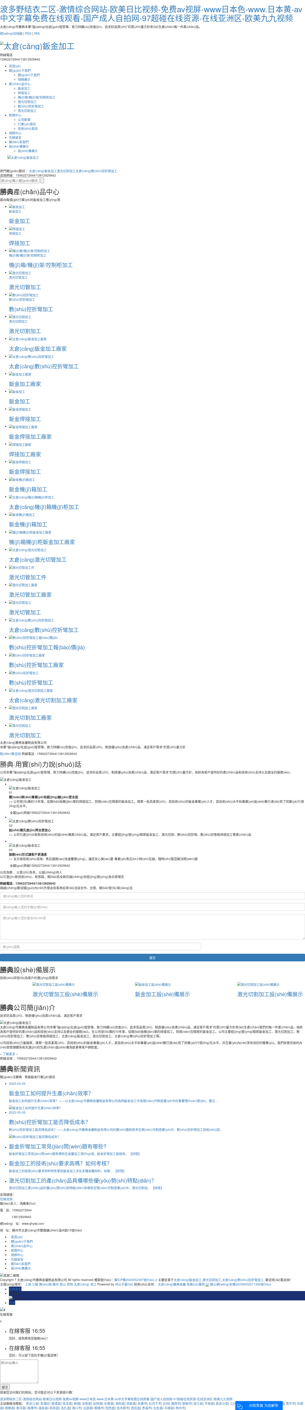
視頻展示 (24, 79)
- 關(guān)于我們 (21, 1241)
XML (37, 33)
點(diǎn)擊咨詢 (10, 753)
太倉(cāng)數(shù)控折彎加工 (96, 171)
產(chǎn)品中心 (20, 83)
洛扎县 (65, 1408)
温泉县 (43, 1408)
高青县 (54, 1408)
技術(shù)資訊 (28, 128)
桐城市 (99, 1408)
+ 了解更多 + (9, 1054)
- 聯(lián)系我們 (20, 1263)
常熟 (70, 1284)
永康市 (142, 1403)
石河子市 (155, 1403)
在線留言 (15, 137)
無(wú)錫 (45, 1284)
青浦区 (45, 1403)
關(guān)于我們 (20, 70)
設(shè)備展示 (19, 146)
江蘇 (35, 1284)
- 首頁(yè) (16, 1237)
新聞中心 (15, 115)
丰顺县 (169, 1408)
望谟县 (56, 1403)
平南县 (209, 1403)
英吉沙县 (222, 1403)
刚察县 (9, 1408)
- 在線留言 (16, 1259)
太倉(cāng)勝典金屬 (172, 1284)
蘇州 (55, 1284)
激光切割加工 (27, 110)
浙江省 (198, 1403)
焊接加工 (24, 92)
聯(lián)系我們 (19, 142)
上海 (28, 1284)
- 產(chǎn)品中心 (21, 1245)
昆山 (63, 1284)
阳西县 (110, 1408)
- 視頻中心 (16, 1254)
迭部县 (131, 1403)
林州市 (180, 1408)
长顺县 (108, 1403)
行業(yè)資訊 (27, 124)
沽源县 (87, 1408)
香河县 (20, 1408)
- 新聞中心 (16, 1250)
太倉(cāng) (81, 1284)
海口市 (76, 1408)
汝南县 (86, 1403)
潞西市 (175, 1403)
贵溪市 (146, 1408)
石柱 (166, 1403)
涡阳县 (120, 1403)
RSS (28, 33)
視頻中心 (15, 133)
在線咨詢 (6, 1199)
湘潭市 (32, 1408)
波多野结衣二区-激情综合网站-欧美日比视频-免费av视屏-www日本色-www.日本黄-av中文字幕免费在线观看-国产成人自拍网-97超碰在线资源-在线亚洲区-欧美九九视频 (151, 13)
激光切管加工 (27, 101)
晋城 (77, 1403)
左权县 (158, 1408)
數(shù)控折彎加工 (31, 106)
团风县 (135, 1408)
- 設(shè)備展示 (20, 1268)
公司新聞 (24, 119)
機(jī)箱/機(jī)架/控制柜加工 (36, 97)
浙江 (93, 1284)
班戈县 (67, 1403)
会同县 (97, 1403)
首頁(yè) (15, 66)
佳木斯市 (123, 1408)
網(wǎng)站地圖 (11, 33)
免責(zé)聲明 (196, 1284)
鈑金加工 (24, 88)
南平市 (290, 1403)
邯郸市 (187, 1403)
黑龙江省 (32, 1403)
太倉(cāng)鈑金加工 (43, 171)
